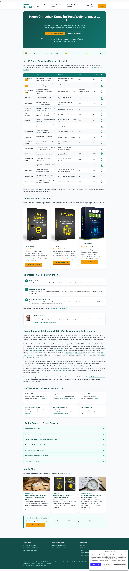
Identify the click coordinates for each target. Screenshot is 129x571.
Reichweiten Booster (35, 350)
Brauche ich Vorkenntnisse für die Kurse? (37, 455)
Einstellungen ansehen (120, 564)
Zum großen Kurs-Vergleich (55, 33)
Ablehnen (107, 564)
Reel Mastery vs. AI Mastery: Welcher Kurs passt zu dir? (62, 496)
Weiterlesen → (29, 510)
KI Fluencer (78, 353)
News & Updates (86, 407)
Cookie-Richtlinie (108, 568)
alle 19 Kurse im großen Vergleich (66, 398)
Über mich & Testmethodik (59, 308)
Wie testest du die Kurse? (32, 461)
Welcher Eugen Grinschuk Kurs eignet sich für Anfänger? (41, 439)
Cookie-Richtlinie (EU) (86, 555)
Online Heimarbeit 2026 (41, 5)
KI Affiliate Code (86, 243)
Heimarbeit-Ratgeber (60, 407)
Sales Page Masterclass (35, 357)
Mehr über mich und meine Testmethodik (45, 322)
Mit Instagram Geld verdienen (59, 547)
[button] (126, 551)
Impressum (83, 547)
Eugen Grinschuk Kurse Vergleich (73, 5)
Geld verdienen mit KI (32, 407)
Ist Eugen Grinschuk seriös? (56, 5)
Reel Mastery (29, 246)
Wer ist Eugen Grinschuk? (32, 428)
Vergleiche (56, 394)
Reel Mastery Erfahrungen (30, 550)
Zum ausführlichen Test (33, 264)
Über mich (92, 5)
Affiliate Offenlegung (85, 552)
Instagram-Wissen (87, 394)
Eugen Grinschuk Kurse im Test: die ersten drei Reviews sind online (36, 497)
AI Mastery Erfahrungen (29, 545)
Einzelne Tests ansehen (75, 33)
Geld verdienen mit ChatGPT (59, 545)
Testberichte (29, 394)
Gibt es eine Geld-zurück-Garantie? (35, 450)
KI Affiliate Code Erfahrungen (31, 547)
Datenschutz (83, 550)
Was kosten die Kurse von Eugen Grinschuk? (37, 445)
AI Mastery (56, 246)
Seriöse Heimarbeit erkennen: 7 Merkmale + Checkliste (91, 496)
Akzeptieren (95, 564)
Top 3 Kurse (101, 5)
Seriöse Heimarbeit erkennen (60, 413)
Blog (87, 5)
